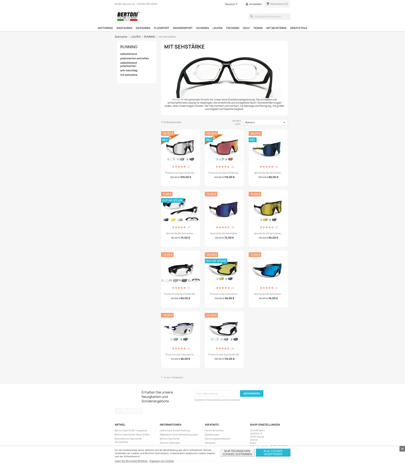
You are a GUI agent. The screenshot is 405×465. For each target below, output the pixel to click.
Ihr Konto (212, 424)
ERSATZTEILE (298, 28)
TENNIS (258, 28)
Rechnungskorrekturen (218, 438)
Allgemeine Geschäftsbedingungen (179, 434)
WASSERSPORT (183, 28)
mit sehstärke (128, 75)
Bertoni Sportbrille (170, 438)
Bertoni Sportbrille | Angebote (131, 430)
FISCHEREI (232, 28)
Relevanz (265, 122)
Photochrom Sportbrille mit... (180, 172)
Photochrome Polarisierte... (224, 293)
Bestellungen (212, 434)
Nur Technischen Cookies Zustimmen (237, 452)
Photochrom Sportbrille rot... (224, 172)
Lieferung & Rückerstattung (175, 430)
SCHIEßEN (202, 28)
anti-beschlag (128, 70)
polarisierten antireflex (134, 58)
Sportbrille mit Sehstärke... (268, 172)
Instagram (139, 411)
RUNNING (129, 47)
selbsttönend (128, 54)
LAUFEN (218, 28)
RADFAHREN (124, 28)
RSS (125, 411)
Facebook (118, 411)
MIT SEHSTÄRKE (276, 28)
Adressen (210, 442)
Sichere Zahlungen (170, 442)
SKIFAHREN (143, 28)
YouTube (132, 411)
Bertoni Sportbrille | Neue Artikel (132, 434)
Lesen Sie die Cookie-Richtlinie (131, 460)
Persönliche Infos (214, 430)
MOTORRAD (105, 28)
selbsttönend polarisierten (128, 64)
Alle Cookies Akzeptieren (273, 452)
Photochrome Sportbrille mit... (180, 293)
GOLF (246, 28)
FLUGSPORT (161, 28)
